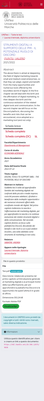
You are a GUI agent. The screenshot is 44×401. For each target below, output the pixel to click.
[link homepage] (5, 4)
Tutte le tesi (16, 34)
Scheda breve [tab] (13, 125)
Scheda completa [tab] (15, 131)
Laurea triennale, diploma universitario (22, 37)
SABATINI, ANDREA (12, 242)
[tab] (36, 136)
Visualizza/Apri (11, 306)
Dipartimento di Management (17, 145)
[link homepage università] (25, 4)
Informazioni (11, 332)
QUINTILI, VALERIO (14, 58)
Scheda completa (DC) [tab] (18, 136)
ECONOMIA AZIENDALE (14, 153)
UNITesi (5, 34)
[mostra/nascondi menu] (41, 4)
